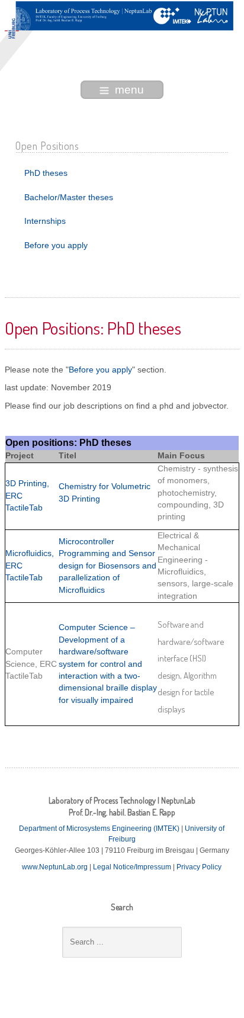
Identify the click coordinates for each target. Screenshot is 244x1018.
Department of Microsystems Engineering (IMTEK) (99, 828)
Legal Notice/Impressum (133, 867)
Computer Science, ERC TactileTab (31, 663)
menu (129, 90)
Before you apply (56, 245)
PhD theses (46, 173)
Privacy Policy (198, 867)
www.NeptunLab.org (55, 867)
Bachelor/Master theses (68, 197)
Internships (45, 221)
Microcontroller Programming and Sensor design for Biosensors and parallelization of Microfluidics (107, 566)
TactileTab (24, 577)
